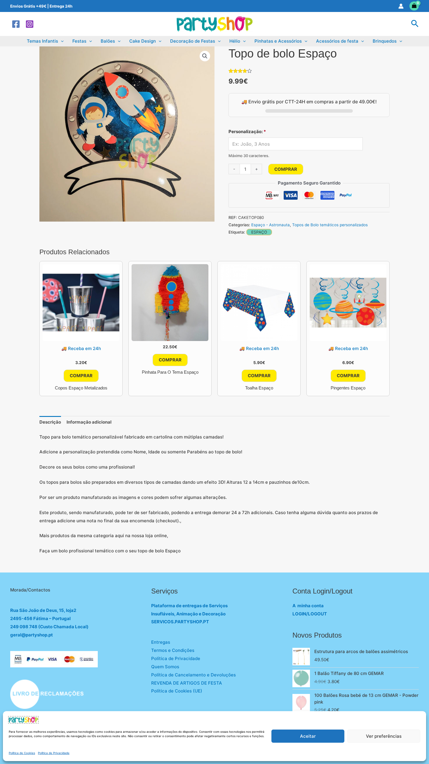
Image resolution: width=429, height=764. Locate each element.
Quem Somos (165, 666)
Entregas (160, 642)
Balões (108, 41)
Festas (79, 41)
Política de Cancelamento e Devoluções (193, 675)
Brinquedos (385, 41)
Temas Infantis (42, 41)
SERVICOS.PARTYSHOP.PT (180, 621)
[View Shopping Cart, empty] (414, 6)
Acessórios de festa (337, 41)
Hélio (234, 41)
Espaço (259, 232)
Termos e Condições (172, 650)
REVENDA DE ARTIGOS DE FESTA (186, 683)
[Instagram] (29, 24)
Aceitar (308, 736)
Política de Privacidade (53, 753)
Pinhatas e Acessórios (278, 41)
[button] (415, 23)
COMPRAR (285, 169)
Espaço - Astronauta (270, 224)
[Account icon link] (401, 6)
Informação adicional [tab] (89, 422)
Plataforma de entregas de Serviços (189, 605)
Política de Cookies (22, 753)
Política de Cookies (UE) (176, 691)
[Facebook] (16, 24)
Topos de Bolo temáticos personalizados (330, 224)
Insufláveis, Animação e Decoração (188, 614)
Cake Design (142, 41)
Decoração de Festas (192, 41)
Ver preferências (384, 736)
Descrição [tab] (50, 422)
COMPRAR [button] (81, 375)
